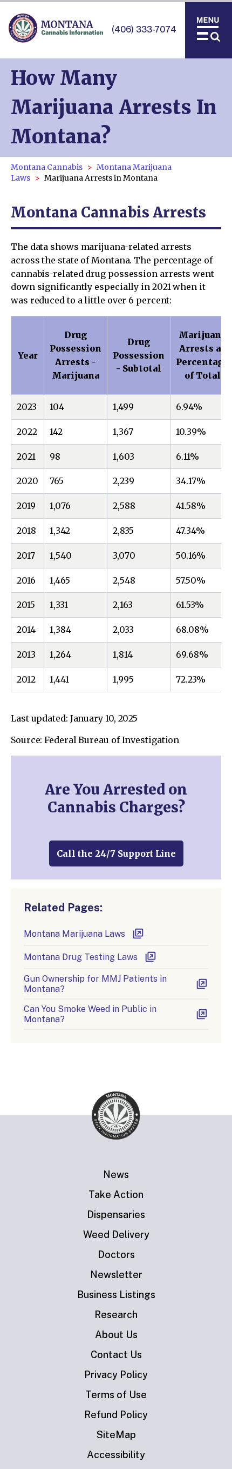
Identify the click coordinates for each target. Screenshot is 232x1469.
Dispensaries (116, 1214)
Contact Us (116, 1354)
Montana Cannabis (47, 167)
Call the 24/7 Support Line (116, 853)
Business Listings (116, 1294)
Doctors (116, 1254)
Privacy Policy (116, 1374)
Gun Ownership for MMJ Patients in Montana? (95, 984)
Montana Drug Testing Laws (81, 957)
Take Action (116, 1194)
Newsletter (116, 1274)
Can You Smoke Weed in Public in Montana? (90, 1014)
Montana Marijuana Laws (74, 934)
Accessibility (116, 1454)
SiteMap (116, 1434)
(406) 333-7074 (144, 29)
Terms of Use (116, 1394)
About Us (116, 1334)
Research (116, 1314)
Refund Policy (116, 1414)
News (116, 1174)
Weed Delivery (116, 1234)
